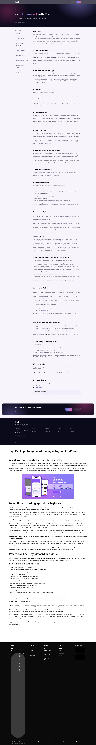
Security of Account (19, 45)
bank (16, 607)
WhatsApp (72, 428)
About (33, 425)
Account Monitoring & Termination (22, 60)
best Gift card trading (31, 468)
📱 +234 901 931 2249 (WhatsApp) (21, 430)
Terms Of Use (61, 650)
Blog (58, 425)
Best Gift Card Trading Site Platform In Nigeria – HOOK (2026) (35, 460)
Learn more (77, 409)
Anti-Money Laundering (20, 67)
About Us (60, 648)
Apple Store (43, 569)
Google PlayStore (75, 465)
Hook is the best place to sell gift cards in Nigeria (38, 558)
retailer (11, 607)
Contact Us (18, 72)
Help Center (60, 431)
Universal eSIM (47, 434)
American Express (22, 616)
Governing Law (19, 70)
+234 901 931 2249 (38, 387)
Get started (68, 409)
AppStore (84, 465)
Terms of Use (34, 434)
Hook (10, 548)
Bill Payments (47, 436)
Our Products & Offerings (20, 38)
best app (23, 463)
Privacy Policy (18, 57)
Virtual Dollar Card (48, 425)
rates (78, 463)
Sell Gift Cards (47, 428)
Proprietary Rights (19, 55)
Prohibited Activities (19, 53)
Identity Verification (19, 43)
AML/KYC (34, 436)
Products (43, 2)
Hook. (10, 541)
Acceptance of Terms (20, 35)
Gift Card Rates (60, 428)
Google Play (80, 657)
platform (31, 507)
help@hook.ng (45, 310)
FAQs (52, 2)
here (65, 240)
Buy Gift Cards (47, 431)
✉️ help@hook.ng (18, 432)
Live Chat (72, 431)
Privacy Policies (61, 653)
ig (21, 435)
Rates (48, 2)
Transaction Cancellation (20, 48)
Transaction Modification (20, 50)
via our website (24, 567)
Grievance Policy (19, 62)
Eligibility (17, 40)
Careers (33, 428)
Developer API (60, 434)
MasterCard (30, 616)
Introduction (18, 33)
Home (38, 2)
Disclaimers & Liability (20, 65)
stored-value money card (70, 605)
